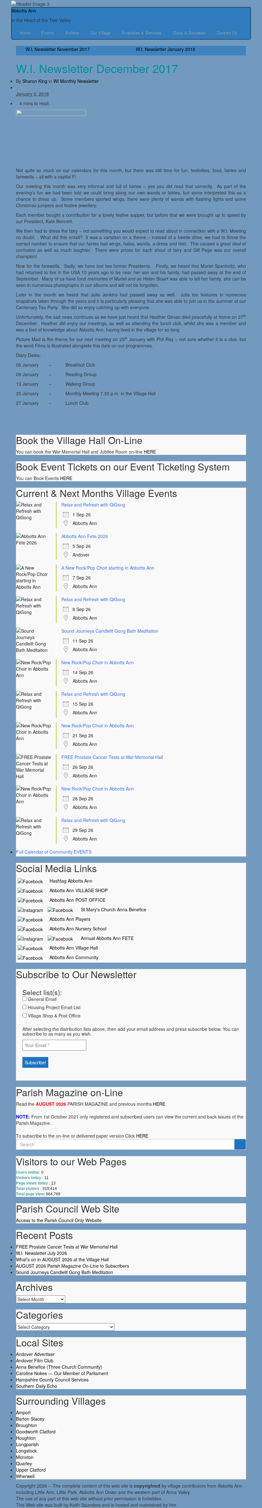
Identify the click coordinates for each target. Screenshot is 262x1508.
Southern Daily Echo (36, 1386)
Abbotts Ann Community (71, 957)
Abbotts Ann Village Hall (71, 947)
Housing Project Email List (54, 1007)
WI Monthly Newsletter (76, 81)
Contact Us (227, 33)
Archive (73, 33)
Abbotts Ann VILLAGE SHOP (76, 890)
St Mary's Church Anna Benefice (111, 909)
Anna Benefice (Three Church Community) (59, 1367)
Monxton (25, 1457)
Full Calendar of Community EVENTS (53, 852)
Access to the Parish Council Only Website (59, 1220)
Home (25, 33)
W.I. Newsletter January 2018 (165, 49)
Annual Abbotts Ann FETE (105, 938)
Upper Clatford (31, 1470)
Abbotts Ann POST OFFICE (74, 900)
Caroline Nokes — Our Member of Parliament (62, 1373)
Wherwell (25, 1476)
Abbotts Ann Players (67, 919)
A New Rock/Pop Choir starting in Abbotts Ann (107, 568)
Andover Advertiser (35, 1354)
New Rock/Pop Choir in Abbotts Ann (97, 662)
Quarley (24, 1463)
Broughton (26, 1425)
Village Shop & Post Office (54, 1015)
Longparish (27, 1444)
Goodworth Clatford (36, 1431)
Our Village (101, 33)
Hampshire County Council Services (52, 1379)
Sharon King (34, 81)
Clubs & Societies (190, 33)
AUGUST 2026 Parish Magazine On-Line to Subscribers (72, 1266)
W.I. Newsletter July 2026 (41, 1253)
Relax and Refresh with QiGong (93, 504)
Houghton (26, 1438)
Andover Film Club (34, 1360)
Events (48, 33)
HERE (150, 451)
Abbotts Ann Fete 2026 (84, 536)
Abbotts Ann (24, 10)
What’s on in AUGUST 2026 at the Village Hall (62, 1259)
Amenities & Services (142, 33)
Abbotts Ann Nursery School (75, 928)
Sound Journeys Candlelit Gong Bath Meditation (109, 631)
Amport (23, 1412)
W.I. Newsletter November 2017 (58, 49)
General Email (42, 999)
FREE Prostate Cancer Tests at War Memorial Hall (112, 757)
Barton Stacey (30, 1419)
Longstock (26, 1450)
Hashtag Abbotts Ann (68, 881)
